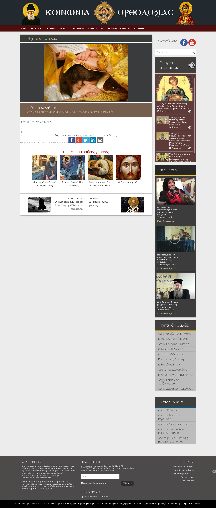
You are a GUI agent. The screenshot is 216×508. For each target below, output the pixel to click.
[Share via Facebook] (71, 140)
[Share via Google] (79, 140)
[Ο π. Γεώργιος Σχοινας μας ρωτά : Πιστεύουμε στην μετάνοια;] (175, 286)
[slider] (61, 142)
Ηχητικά (51, 28)
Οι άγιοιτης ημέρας (169, 65)
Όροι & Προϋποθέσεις (184, 470)
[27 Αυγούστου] (174, 88)
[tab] (175, 333)
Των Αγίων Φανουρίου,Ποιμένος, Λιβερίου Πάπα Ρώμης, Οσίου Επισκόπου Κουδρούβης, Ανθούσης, (174, 106)
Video (63, 28)
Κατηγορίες (36, 28)
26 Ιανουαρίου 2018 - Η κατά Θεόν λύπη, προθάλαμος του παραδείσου (69, 205)
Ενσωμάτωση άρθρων (119, 28)
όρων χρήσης (99, 483)
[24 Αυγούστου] (162, 157)
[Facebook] (184, 42)
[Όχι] (212, 503)
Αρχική (24, 28)
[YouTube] (192, 42)
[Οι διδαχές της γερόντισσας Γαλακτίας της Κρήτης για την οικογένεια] (175, 191)
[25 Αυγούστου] (162, 136)
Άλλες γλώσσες (95, 28)
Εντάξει (198, 503)
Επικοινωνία (139, 28)
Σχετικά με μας (77, 28)
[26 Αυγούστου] (162, 120)
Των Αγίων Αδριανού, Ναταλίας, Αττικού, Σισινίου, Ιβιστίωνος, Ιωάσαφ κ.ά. (179, 121)
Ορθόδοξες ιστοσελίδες (183, 473)
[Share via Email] (100, 140)
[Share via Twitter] (85, 140)
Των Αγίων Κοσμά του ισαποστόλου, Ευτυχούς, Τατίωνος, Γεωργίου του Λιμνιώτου (180, 157)
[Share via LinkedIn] (92, 140)
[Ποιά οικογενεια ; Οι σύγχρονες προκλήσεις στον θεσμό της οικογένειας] (175, 239)
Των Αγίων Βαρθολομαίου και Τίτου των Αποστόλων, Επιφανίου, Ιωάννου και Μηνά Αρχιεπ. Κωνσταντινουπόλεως (180, 139)
